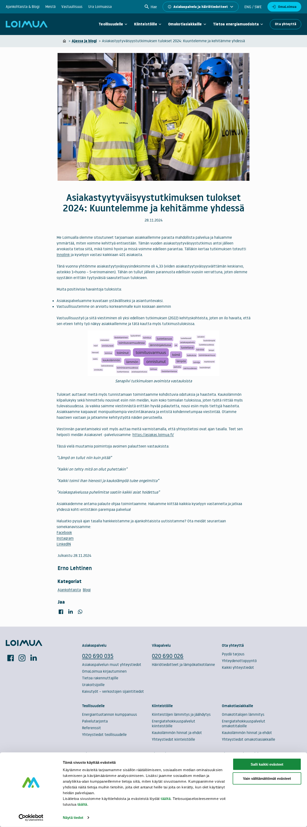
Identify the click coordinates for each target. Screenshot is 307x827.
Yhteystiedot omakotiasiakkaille (248, 739)
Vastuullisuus (72, 6)
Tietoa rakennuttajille (100, 678)
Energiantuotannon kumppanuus (109, 714)
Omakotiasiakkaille (185, 24)
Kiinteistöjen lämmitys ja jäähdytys (181, 714)
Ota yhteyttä (285, 24)
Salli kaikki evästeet (267, 764)
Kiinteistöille (145, 24)
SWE (258, 6)
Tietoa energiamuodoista (236, 24)
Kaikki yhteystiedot (238, 667)
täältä (166, 799)
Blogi (87, 589)
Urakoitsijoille (93, 684)
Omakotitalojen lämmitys (243, 714)
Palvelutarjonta (95, 721)
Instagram (65, 538)
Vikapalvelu (161, 645)
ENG (247, 6)
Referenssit (91, 727)
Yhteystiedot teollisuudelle (104, 734)
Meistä (50, 6)
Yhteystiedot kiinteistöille (173, 739)
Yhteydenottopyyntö (239, 660)
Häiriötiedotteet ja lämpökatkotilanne (183, 664)
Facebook (64, 532)
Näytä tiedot (73, 817)
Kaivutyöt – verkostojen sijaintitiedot (113, 691)
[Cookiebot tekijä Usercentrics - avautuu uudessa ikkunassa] (31, 817)
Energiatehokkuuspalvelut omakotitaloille (243, 723)
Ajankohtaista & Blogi (23, 6)
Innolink (63, 254)
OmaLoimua (287, 6)
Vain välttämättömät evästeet (267, 778)
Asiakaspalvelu (94, 645)
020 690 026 (167, 655)
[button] (150, 6)
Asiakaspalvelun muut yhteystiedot (111, 664)
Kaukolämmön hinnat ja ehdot (177, 732)
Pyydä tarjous (233, 654)
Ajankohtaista (69, 589)
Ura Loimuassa (100, 6)
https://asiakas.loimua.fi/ (153, 434)
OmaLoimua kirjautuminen (104, 671)
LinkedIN (64, 544)
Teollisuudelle (111, 24)
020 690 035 (97, 655)
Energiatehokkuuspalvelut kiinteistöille (173, 723)
